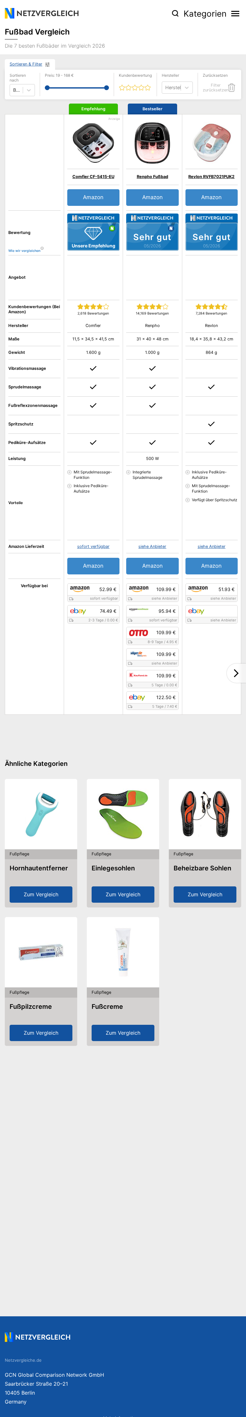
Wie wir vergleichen (24, 251)
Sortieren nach (18, 78)
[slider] (47, 87)
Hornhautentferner (39, 868)
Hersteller (170, 75)
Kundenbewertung (135, 75)
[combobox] (166, 87)
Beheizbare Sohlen (202, 868)
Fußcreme (107, 1006)
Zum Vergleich (41, 894)
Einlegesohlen (113, 868)
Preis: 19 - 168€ (59, 75)
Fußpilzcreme (31, 1006)
